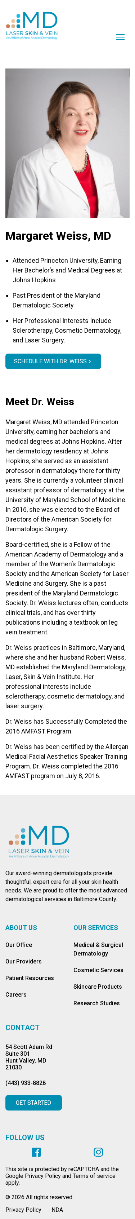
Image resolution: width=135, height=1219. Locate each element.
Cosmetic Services (98, 970)
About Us (21, 927)
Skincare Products (97, 986)
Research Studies (96, 1003)
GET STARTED (33, 1102)
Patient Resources (29, 978)
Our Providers (23, 961)
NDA (57, 1209)
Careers (16, 994)
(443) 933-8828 (25, 1083)
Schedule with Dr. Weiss (50, 361)
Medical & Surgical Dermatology (98, 949)
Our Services (95, 927)
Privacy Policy (23, 1209)
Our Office (18, 944)
